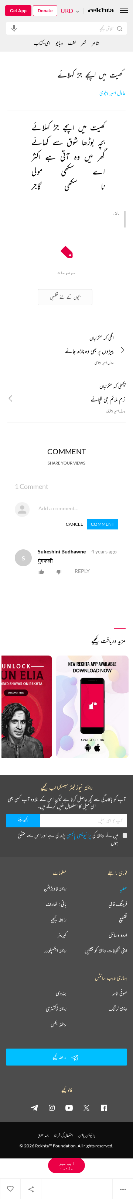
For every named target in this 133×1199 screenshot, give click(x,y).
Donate (45, 10)
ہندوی (61, 993)
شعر (83, 42)
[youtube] (69, 1107)
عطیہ (123, 889)
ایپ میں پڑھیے (66, 1165)
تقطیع (123, 919)
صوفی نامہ (119, 993)
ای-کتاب (42, 42)
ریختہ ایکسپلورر (55, 950)
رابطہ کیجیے (58, 919)
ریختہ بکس (58, 1024)
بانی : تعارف (56, 904)
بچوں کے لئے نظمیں (65, 297)
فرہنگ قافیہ (118, 904)
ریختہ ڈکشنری (56, 1009)
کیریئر (62, 935)
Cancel (74, 524)
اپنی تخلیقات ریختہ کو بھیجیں (106, 950)
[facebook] (104, 1107)
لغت (72, 42)
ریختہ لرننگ (118, 1009)
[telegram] (34, 1107)
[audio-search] (14, 28)
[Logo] (100, 11)
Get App (18, 10)
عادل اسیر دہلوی (112, 93)
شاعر (95, 42)
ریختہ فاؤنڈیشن (55, 889)
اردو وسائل (118, 935)
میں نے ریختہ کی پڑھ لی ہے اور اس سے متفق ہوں (68, 839)
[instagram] (52, 1107)
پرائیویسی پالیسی (78, 835)
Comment (102, 524)
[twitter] (86, 1107)
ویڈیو (59, 42)
